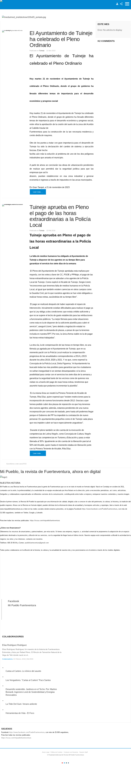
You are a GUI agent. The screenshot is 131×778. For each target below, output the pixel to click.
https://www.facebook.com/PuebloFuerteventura (99, 509)
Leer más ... (38, 192)
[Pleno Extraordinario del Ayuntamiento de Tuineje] (13, 205)
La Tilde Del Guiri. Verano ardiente (21, 704)
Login (117, 4)
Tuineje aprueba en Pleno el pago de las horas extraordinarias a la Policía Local (60, 216)
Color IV (68, 762)
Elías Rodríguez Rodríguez (14, 645)
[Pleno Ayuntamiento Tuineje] (13, 31)
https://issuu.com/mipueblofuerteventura (45, 520)
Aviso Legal (45, 752)
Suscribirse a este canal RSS (16, 464)
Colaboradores (7, 659)
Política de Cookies (56, 752)
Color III (66, 762)
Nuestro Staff (83, 752)
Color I (62, 762)
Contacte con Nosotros (71, 752)
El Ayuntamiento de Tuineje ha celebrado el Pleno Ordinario (61, 39)
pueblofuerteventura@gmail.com (37, 543)
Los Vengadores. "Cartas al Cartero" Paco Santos (28, 680)
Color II (64, 762)
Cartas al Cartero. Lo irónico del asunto (23, 671)
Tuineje (41, 51)
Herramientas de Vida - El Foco (20, 713)
